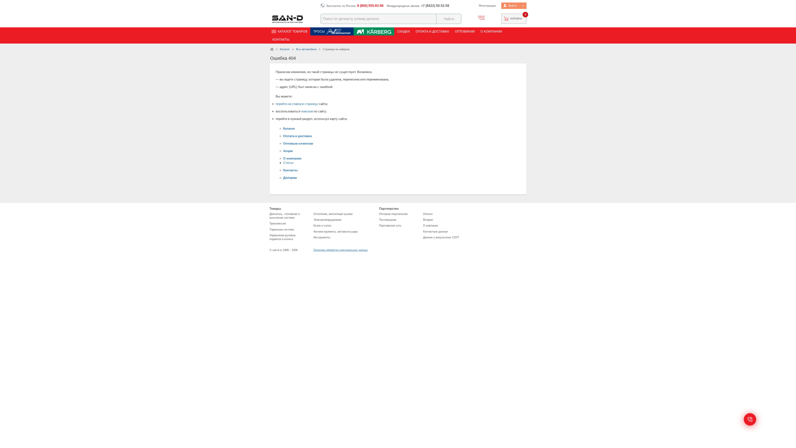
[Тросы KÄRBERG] (374, 31)
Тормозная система (281, 229)
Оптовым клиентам (298, 143)
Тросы (319, 31)
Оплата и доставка (432, 31)
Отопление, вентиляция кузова (332, 213)
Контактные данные (435, 231)
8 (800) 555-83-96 (370, 5)
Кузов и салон (322, 225)
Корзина (516, 18)
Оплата (427, 213)
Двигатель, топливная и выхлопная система (284, 215)
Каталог (289, 128)
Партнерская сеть (390, 225)
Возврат (428, 219)
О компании (491, 31)
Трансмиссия (277, 223)
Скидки (403, 31)
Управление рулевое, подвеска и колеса (282, 237)
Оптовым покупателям (393, 213)
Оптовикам (465, 31)
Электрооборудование (327, 219)
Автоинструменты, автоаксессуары (335, 231)
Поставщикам (387, 219)
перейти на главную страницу (297, 104)
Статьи (288, 162)
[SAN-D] (272, 49)
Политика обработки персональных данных (340, 250)
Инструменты (321, 237)
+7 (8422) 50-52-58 (435, 5)
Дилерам (290, 177)
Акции (288, 151)
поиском (307, 111)
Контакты (280, 39)
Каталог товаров (292, 31)
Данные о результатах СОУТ (441, 237)
